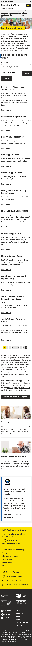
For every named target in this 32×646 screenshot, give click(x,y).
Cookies (18, 610)
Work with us (7, 559)
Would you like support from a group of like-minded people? (15, 13)
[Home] (10, 6)
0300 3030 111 (10, 8)
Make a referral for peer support (15, 397)
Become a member (13, 580)
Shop (4, 566)
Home (3, 11)
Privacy (18, 619)
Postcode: (4, 62)
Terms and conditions (22, 622)
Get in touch (7, 553)
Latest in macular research (17, 584)
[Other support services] (16, 421)
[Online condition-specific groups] (16, 454)
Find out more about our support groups (15, 381)
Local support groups (14, 576)
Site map (18, 616)
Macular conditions (10, 556)
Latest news (7, 563)
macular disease (22, 36)
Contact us (19, 625)
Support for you (15, 11)
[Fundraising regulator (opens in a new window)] (8, 596)
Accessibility (19, 613)
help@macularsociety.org (11, 544)
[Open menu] (28, 5)
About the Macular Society (13, 550)
